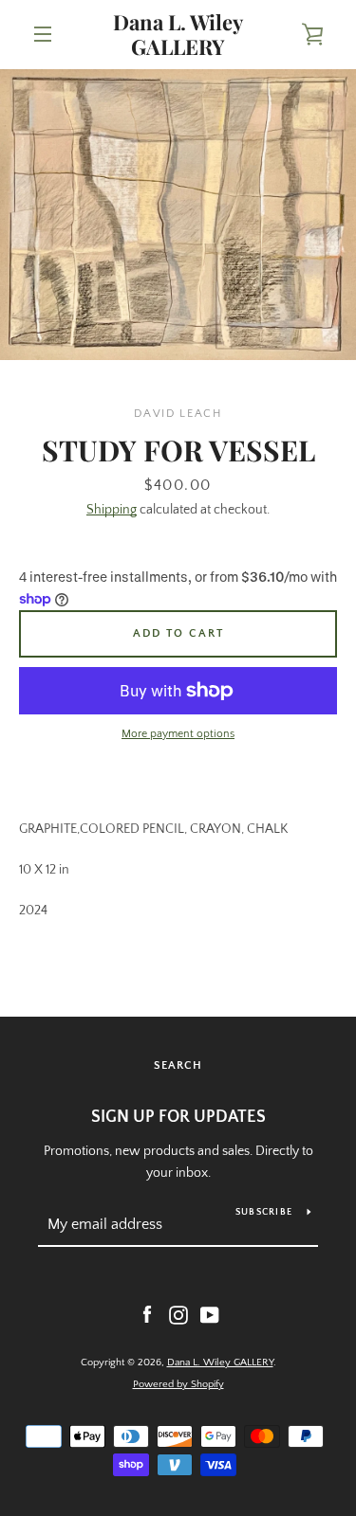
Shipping (111, 509)
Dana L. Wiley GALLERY (178, 34)
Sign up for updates (178, 1117)
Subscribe (263, 1212)
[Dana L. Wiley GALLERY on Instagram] (178, 1314)
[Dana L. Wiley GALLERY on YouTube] (209, 1314)
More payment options (178, 734)
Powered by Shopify (178, 1384)
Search (178, 1065)
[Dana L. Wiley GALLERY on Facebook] (147, 1314)
